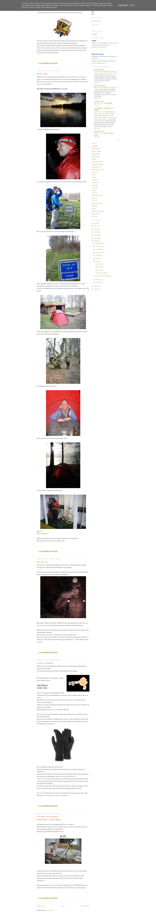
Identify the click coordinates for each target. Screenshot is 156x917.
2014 (96, 223)
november (99, 246)
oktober (98, 249)
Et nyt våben (99, 264)
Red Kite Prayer (99, 131)
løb (93, 208)
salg (93, 190)
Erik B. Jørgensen (100, 85)
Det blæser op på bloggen (47, 816)
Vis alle (117, 139)
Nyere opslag (41, 906)
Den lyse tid (42, 561)
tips (93, 175)
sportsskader (95, 162)
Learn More (122, 5)
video (93, 216)
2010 (96, 235)
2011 (96, 232)
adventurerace (96, 195)
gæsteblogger (96, 203)
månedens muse (96, 211)
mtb (93, 177)
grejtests (94, 156)
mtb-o (93, 172)
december (99, 243)
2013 (96, 226)
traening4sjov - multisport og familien (103, 109)
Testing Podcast (98, 133)
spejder (94, 182)
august (98, 255)
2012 (96, 229)
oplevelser (95, 151)
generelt (94, 154)
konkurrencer (96, 164)
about (93, 193)
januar (98, 282)
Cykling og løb (99, 101)
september (99, 252)
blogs (93, 198)
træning (94, 149)
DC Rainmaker (99, 69)
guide (93, 185)
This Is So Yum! (99, 103)
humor (94, 206)
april (97, 258)
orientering (95, 214)
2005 (96, 289)
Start (63, 906)
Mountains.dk (96, 21)
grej (93, 146)
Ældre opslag (85, 906)
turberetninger (96, 169)
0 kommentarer (48, 63)
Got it (132, 5)
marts (98, 261)
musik (93, 188)
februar (98, 280)
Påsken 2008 (42, 73)
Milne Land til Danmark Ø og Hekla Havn (105, 87)
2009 (96, 238)
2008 (96, 241)
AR (93, 159)
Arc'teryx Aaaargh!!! (45, 663)
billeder (94, 180)
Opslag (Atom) (49, 910)
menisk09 (95, 167)
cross (93, 201)
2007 (96, 286)
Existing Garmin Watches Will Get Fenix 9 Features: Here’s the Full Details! (105, 72)
